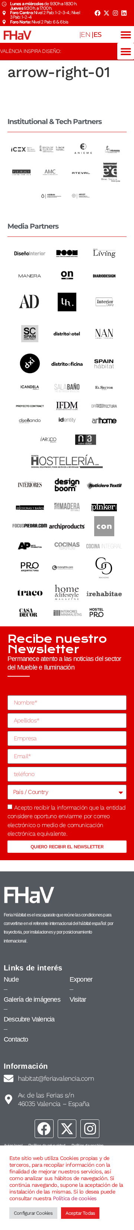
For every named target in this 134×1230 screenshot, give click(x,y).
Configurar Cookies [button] (33, 1213)
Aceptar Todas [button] (80, 1213)
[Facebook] (97, 13)
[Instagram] (115, 13)
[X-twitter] (106, 13)
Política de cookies (75, 1198)
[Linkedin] (124, 13)
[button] (125, 34)
